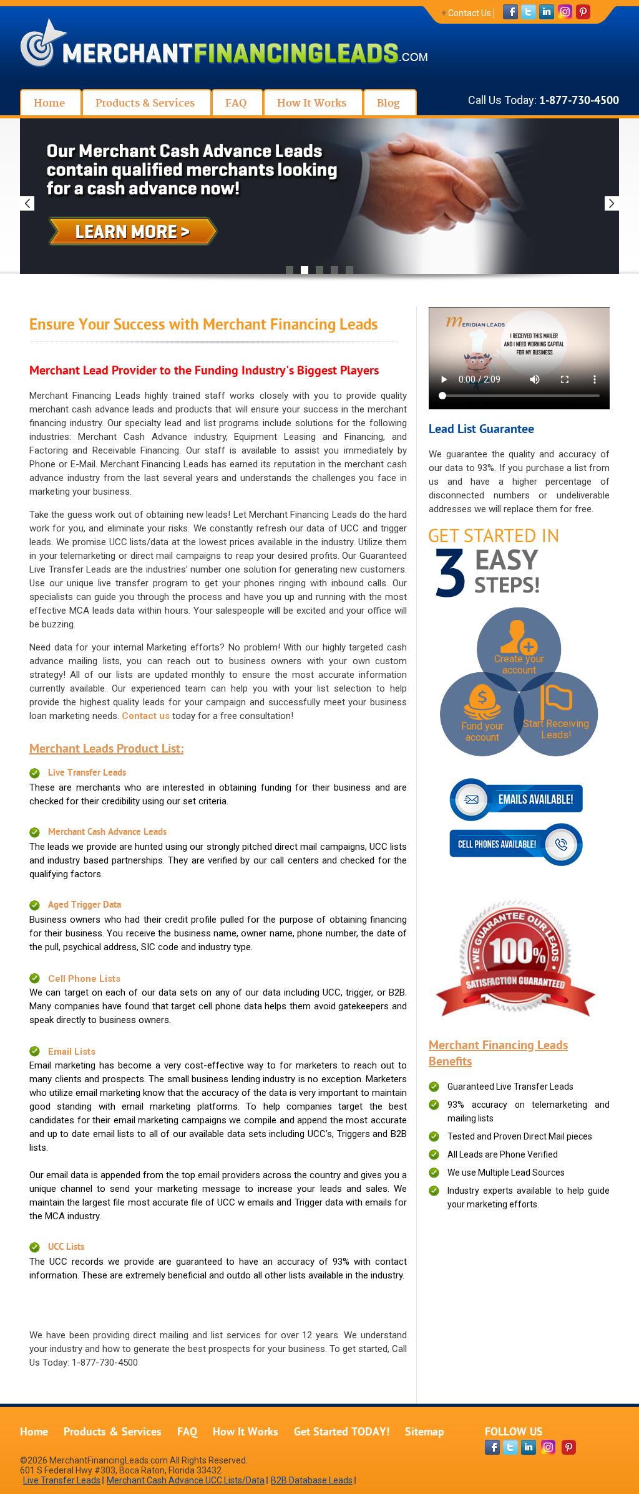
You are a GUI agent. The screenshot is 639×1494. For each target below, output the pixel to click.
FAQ (187, 1432)
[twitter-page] (510, 1447)
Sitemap (424, 1432)
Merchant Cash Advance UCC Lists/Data (186, 1480)
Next (612, 203)
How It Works (245, 1432)
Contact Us (469, 13)
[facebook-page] (492, 1447)
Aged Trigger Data (84, 905)
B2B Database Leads (312, 1480)
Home (34, 1432)
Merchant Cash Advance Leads (107, 833)
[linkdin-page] (528, 1447)
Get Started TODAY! (341, 1432)
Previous (27, 203)
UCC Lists (66, 1248)
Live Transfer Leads (87, 773)
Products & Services (113, 1432)
